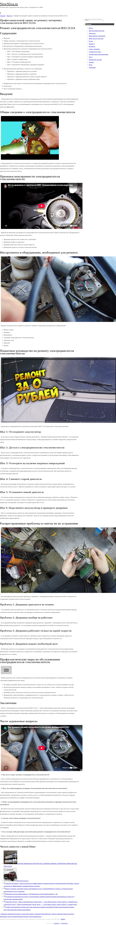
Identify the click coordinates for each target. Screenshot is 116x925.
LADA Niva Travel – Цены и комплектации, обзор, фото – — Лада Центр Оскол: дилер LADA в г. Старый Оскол (40, 904)
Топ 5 (90, 57)
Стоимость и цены (95, 52)
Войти (63, 919)
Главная (2, 16)
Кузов (91, 41)
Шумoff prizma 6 (22, 881)
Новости (9, 16)
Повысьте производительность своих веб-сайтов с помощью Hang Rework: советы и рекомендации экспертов (37, 914)
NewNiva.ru (9, 4)
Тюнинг (91, 62)
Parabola (57, 923)
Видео (91, 28)
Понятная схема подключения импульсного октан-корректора (21, 916)
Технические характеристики (98, 54)
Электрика (92, 67)
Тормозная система (95, 60)
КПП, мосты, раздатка (96, 38)
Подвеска (92, 46)
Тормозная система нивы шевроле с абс (44, 894)
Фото (90, 65)
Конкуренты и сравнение (97, 36)
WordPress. (64, 923)
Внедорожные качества (96, 31)
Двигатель (92, 33)
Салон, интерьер (94, 49)
